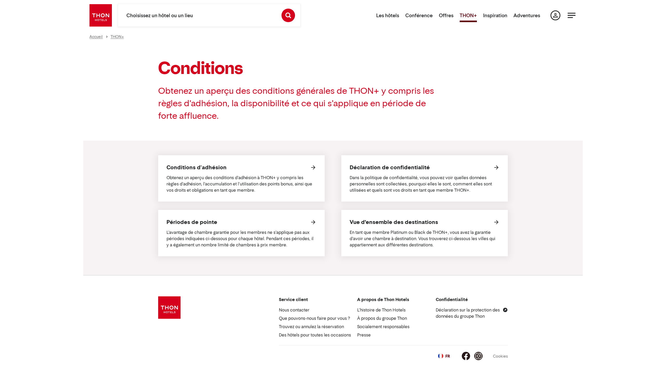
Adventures (527, 15)
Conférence (419, 15)
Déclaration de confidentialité (390, 167)
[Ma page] (555, 15)
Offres (446, 15)
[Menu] (572, 15)
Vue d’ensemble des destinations (394, 222)
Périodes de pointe (191, 222)
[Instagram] (478, 356)
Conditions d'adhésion (196, 167)
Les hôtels (387, 15)
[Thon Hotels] (100, 15)
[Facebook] (466, 356)
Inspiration (495, 15)
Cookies (500, 356)
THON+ (468, 15)
